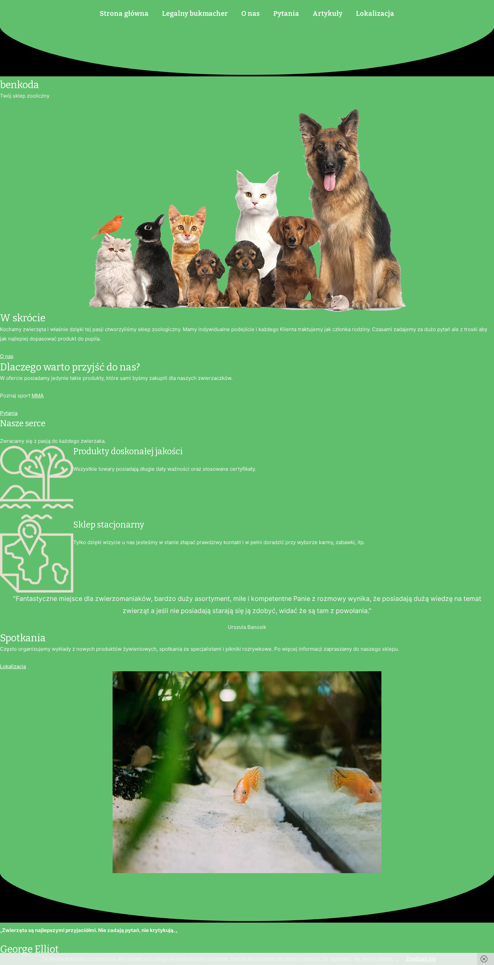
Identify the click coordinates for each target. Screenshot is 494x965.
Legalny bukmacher (195, 13)
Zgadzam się (421, 959)
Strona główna (124, 13)
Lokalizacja (375, 13)
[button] (6, 356)
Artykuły (327, 13)
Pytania (286, 13)
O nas (250, 13)
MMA (38, 395)
